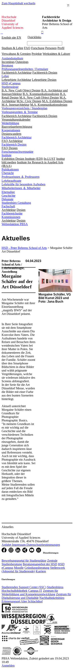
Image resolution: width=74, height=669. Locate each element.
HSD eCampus (11, 83)
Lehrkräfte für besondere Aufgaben (23, 184)
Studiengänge (10, 87)
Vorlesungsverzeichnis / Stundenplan (24, 108)
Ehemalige (8, 192)
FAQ (27, 48)
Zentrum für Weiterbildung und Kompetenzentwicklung (30, 592)
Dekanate (7, 199)
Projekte (37, 53)
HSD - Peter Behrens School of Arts (24, 248)
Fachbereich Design (14, 144)
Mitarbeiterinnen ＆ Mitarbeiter (21, 188)
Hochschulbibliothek (14, 590)
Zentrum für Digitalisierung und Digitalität (36, 596)
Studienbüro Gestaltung (16, 202)
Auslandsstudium (12, 58)
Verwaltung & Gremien (16, 53)
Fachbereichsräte (12, 213)
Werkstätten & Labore (56, 53)
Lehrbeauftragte (11, 180)
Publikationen (10, 169)
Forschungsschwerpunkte (17, 151)
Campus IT (35, 590)
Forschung (37, 48)
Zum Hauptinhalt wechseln (18, 3)
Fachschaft (8, 206)
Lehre (5, 76)
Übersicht (8, 173)
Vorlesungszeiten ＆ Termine (20, 112)
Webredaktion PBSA (15, 224)
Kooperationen (11, 130)
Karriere (41, 571)
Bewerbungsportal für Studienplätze (24, 560)
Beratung (7, 65)
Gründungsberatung (36, 567)
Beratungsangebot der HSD (40, 564)
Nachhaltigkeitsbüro (51, 597)
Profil (60, 48)
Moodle (19, 567)
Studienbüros (55, 587)
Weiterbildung (10, 123)
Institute (6, 155)
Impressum (19, 544)
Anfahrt (7, 544)
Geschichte (8, 195)
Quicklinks (34, 37)
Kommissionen (11, 217)
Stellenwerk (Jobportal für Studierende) (33, 569)
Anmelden (8, 665)
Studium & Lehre (12, 48)
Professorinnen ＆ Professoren (20, 176)
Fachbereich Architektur (17, 137)
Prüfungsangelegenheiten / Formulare (25, 69)
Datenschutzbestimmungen (43, 544)
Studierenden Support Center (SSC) (24, 587)
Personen (51, 48)
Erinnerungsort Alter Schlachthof (22, 601)
